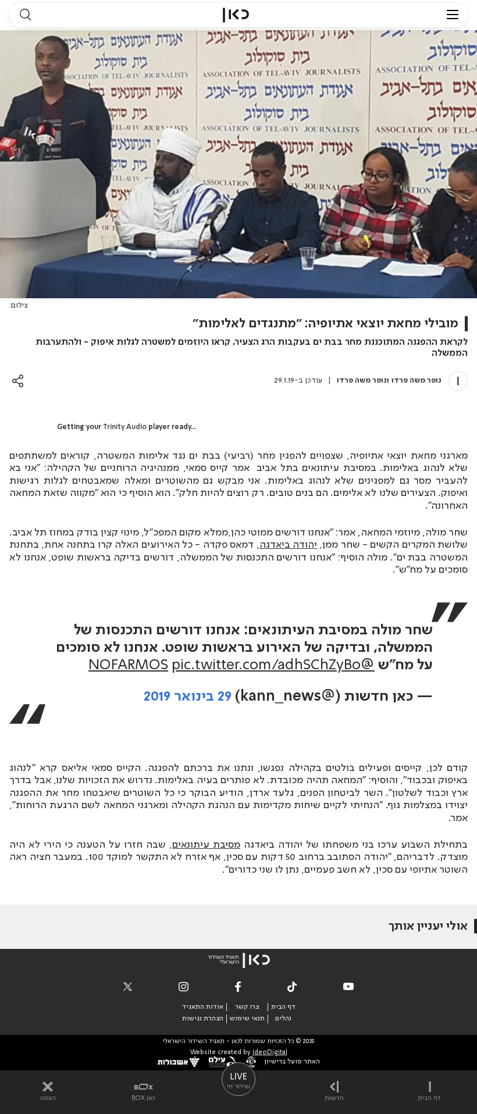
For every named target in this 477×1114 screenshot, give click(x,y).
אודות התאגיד (202, 1007)
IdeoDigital (269, 1052)
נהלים (283, 1018)
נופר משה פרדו (416, 380)
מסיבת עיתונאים (206, 845)
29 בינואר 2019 (188, 697)
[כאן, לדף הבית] (235, 15)
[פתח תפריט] (452, 15)
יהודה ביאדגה (288, 545)
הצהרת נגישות (202, 1018)
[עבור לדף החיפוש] (25, 15)
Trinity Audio (125, 427)
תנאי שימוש (247, 1018)
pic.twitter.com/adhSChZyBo (266, 665)
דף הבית (283, 1007)
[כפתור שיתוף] (17, 381)
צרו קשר (247, 1007)
